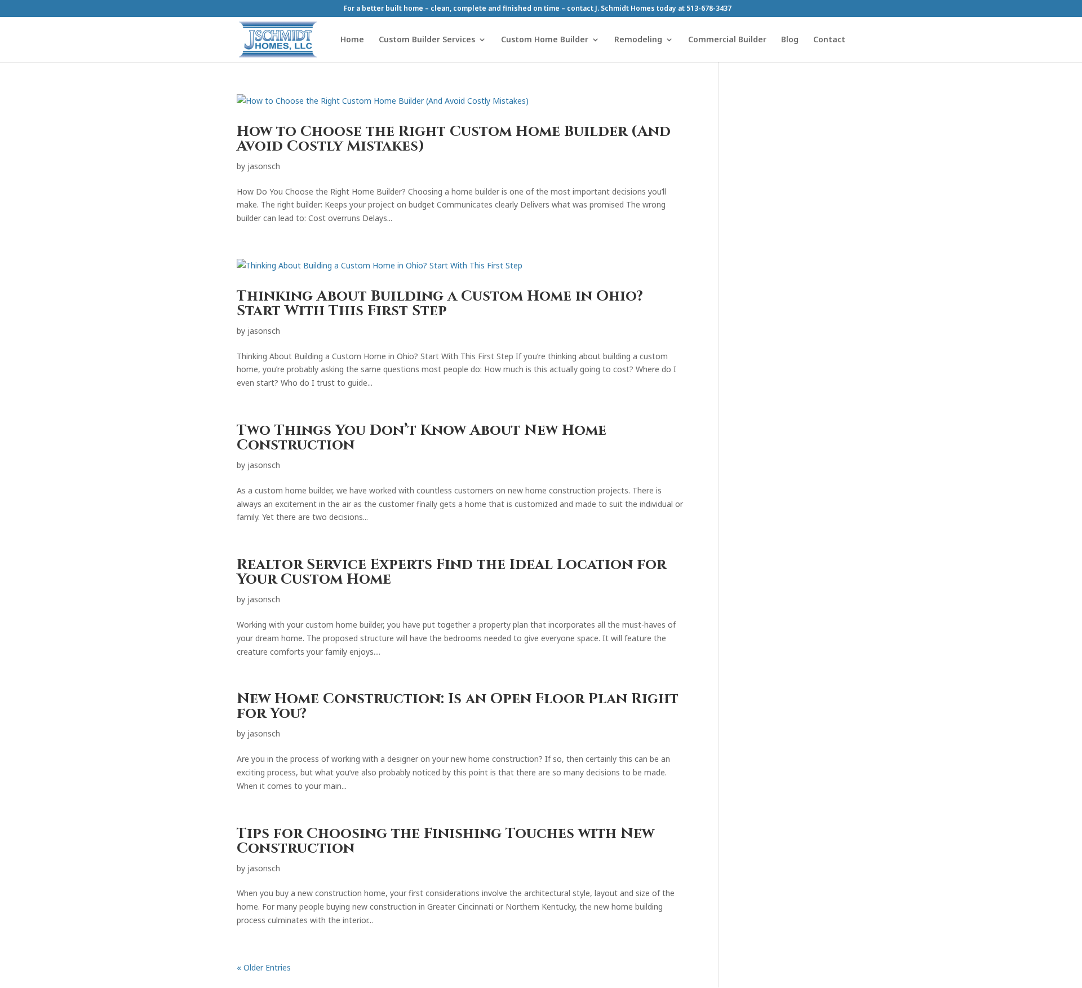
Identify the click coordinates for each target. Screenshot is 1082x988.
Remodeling (638, 40)
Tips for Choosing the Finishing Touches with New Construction (445, 841)
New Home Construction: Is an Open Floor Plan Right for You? (458, 706)
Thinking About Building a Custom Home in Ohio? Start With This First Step (440, 303)
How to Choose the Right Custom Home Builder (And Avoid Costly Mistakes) (454, 139)
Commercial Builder (727, 40)
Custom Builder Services (427, 40)
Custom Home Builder (544, 40)
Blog (790, 40)
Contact (829, 40)
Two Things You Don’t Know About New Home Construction (421, 438)
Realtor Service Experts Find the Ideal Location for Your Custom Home (451, 572)
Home (352, 40)
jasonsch (263, 166)
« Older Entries (264, 967)
